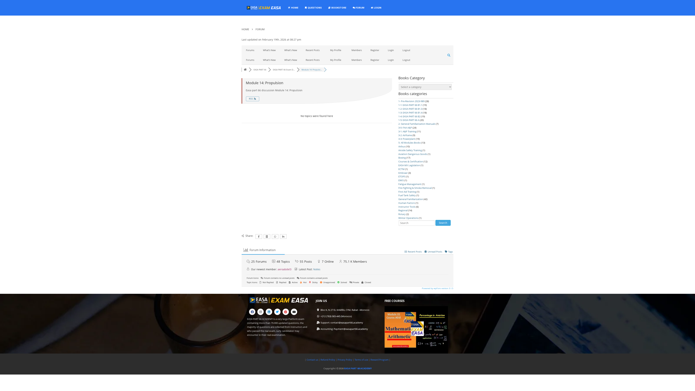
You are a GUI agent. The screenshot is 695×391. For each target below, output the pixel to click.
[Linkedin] (269, 233)
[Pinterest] (286, 233)
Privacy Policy (345, 280)
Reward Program (379, 280)
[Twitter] (277, 233)
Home (245, 29)
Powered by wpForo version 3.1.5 (437, 209)
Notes (316, 190)
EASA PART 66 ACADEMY (358, 289)
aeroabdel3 (284, 190)
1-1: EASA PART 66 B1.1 (410, 105)
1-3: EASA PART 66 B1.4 (410, 112)
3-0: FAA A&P (405, 127)
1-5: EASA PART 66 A (408, 120)
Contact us (312, 280)
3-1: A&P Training (407, 131)
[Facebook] (252, 233)
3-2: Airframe (405, 135)
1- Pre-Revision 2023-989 (411, 101)
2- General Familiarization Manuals (416, 123)
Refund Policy (327, 280)
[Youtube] (294, 233)
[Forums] (245, 69)
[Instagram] (260, 233)
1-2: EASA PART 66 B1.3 (410, 108)
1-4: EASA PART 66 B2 (409, 116)
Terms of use (362, 280)
